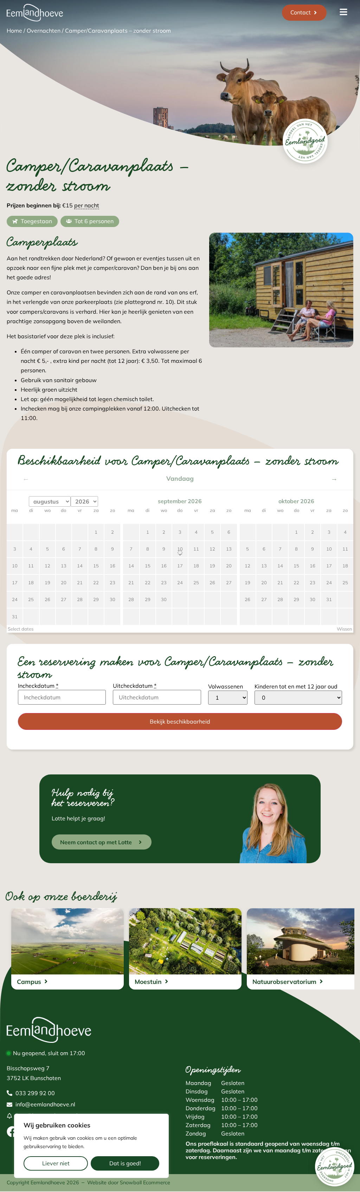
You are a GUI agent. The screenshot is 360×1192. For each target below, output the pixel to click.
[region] (91, 1146)
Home (14, 30)
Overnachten (43, 30)
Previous (326, 335)
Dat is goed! (125, 1163)
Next (341, 335)
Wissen (344, 629)
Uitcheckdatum (134, 685)
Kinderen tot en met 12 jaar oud (296, 686)
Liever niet (56, 1163)
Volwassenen (225, 686)
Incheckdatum (38, 685)
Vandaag (180, 478)
